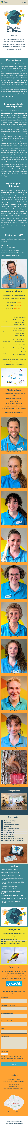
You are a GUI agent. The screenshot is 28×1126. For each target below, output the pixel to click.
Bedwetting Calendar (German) (11, 875)
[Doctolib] (14, 981)
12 (23, 808)
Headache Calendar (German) (10, 872)
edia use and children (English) (16, 898)
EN (25, 2)
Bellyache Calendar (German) (10, 869)
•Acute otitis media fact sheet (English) (12, 895)
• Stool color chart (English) (9, 886)
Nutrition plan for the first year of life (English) (12, 882)
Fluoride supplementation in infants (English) (12, 878)
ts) (25, 978)
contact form (18, 362)
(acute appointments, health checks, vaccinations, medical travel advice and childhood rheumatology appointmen (14, 976)
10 (20, 808)
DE (22, 2)
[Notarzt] (14, 947)
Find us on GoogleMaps (14, 1112)
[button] (14, 821)
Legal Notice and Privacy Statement (14, 1123)
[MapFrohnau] (14, 1096)
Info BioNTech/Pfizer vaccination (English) (11, 901)
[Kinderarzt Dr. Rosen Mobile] (14, 368)
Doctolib (18, 302)
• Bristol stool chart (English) (9, 889)
